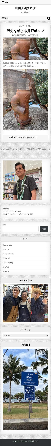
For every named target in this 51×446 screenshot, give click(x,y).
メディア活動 (26, 26)
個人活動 (6, 267)
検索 (4, 225)
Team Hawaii (8, 254)
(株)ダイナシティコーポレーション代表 (18, 214)
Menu (6, 2)
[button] (44, 288)
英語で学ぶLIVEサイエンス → (38, 149)
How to (6, 249)
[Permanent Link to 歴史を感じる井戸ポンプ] (25, 49)
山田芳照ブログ (25, 8)
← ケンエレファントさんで (11, 149)
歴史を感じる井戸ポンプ (25, 30)
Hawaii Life (7, 245)
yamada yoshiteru (20, 35)
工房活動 (6, 271)
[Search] (48, 18)
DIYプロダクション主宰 (12, 211)
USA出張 (6, 258)
